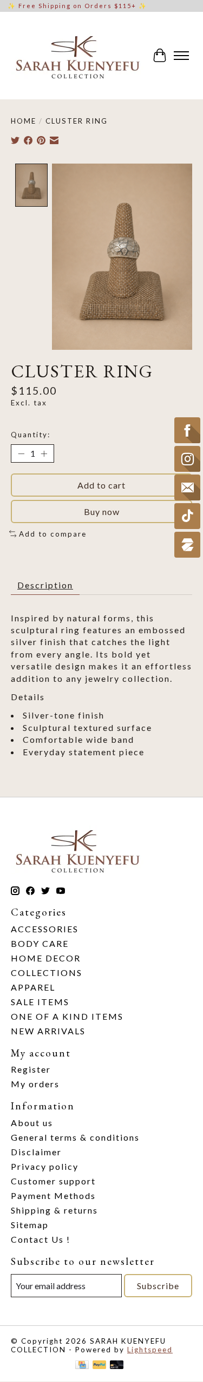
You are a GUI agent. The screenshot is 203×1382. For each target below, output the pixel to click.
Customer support (53, 1181)
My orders (35, 1084)
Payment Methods (53, 1195)
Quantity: (30, 434)
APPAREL (33, 987)
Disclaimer (36, 1152)
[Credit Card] (82, 1365)
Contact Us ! (40, 1239)
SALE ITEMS (40, 1002)
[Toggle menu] (181, 55)
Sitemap (30, 1225)
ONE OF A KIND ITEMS (67, 1016)
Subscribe (158, 1286)
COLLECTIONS (46, 972)
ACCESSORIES (44, 929)
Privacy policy (44, 1166)
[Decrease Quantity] (21, 453)
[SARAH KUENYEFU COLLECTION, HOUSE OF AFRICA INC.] (77, 55)
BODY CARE (40, 943)
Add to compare (53, 534)
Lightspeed (150, 1349)
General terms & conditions (75, 1137)
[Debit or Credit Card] (117, 1365)
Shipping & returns (54, 1210)
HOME (23, 121)
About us (32, 1122)
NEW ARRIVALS (48, 1031)
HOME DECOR (46, 958)
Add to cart (101, 485)
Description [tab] (45, 585)
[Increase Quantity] (44, 453)
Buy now (102, 511)
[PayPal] (100, 1365)
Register (31, 1069)
